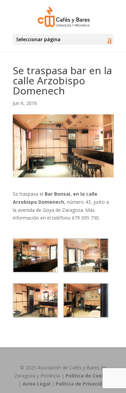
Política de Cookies (89, 375)
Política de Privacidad (82, 384)
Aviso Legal (36, 384)
